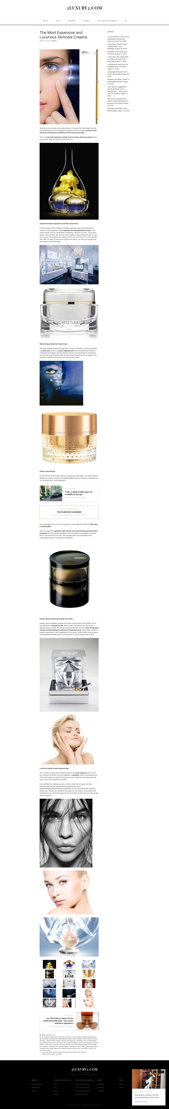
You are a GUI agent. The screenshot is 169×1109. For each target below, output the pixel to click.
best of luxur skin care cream (63, 1037)
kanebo (74, 1039)
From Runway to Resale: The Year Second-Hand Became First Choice (147, 1096)
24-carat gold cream (48, 1037)
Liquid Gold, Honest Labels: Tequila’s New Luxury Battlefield (117, 46)
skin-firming (84, 1048)
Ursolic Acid (92, 1048)
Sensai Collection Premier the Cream (70, 1046)
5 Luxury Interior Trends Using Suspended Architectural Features (118, 39)
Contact (34, 1091)
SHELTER (71, 20)
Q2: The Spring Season (82, 1087)
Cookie (121, 1087)
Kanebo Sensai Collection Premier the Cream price (61, 1040)
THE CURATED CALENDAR (107, 20)
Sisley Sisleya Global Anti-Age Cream (56, 348)
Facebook (100, 1084)
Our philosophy (37, 1084)
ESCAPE (86, 20)
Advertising (36, 1087)
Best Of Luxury (50, 1035)
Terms (121, 1084)
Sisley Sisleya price (55, 1048)
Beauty (44, 1035)
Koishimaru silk (81, 1040)
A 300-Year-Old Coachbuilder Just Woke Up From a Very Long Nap (118, 59)
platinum (45, 1046)
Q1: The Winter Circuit (82, 1084)
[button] (50, 20)
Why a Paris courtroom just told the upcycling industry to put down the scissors (117, 101)
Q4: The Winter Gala (82, 1094)
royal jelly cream (53, 1046)
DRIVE (45, 20)
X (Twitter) (100, 1091)
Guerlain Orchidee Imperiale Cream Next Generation (74, 228)
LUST (58, 20)
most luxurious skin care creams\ (60, 1044)
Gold (73, 1037)
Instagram (100, 1087)
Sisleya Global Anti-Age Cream (71, 1048)
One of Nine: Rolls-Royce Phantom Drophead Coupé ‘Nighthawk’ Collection (64, 1052)
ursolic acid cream (45, 1050)
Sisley (83, 1046)
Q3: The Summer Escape (82, 1091)
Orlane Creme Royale (77, 1044)
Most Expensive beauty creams (73, 1042)
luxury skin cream (58, 1042)
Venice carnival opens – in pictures (52, 1054)
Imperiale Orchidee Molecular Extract (61, 1039)
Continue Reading (141, 1101)
